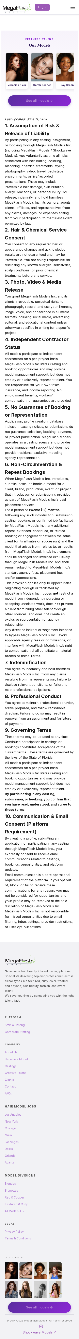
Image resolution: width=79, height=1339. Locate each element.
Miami (8, 1135)
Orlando (10, 1155)
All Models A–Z (15, 1211)
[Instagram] (41, 1326)
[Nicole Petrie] (40, 1289)
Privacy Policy (14, 1231)
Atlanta (9, 1162)
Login (42, 7)
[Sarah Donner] (25, 1270)
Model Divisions (20, 1175)
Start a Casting (15, 1025)
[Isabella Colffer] (55, 1289)
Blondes (10, 1183)
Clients (9, 1079)
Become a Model (16, 1059)
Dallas (9, 1148)
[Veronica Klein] (11, 1270)
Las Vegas (12, 1142)
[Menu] (72, 7)
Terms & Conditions (18, 1238)
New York (11, 1121)
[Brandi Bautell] (55, 1270)
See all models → (39, 101)
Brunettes (11, 1190)
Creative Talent (15, 1072)
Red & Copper (14, 1197)
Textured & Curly (16, 1204)
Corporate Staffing (17, 1032)
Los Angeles (13, 1114)
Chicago (10, 1128)
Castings (10, 1066)
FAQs (8, 1093)
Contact (10, 1086)
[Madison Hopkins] (11, 1289)
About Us (11, 1052)
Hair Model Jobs (20, 1106)
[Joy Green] (40, 1270)
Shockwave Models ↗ (39, 1332)
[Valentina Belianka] (25, 1289)
